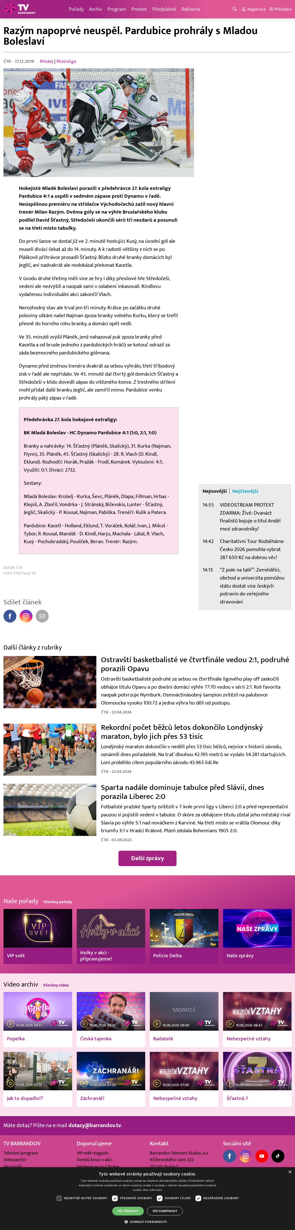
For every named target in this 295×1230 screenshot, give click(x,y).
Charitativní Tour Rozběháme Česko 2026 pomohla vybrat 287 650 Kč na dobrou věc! (252, 549)
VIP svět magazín (93, 1153)
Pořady (76, 9)
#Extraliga (66, 61)
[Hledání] (235, 9)
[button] (147, 1221)
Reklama (190, 9)
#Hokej (46, 61)
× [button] (290, 1172)
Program (116, 9)
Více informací (152, 1190)
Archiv (95, 9)
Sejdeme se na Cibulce (98, 1166)
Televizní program (20, 1153)
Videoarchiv (14, 1159)
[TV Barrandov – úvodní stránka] (19, 9)
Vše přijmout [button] (128, 1211)
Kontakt (159, 1143)
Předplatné (164, 9)
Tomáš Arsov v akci (94, 1159)
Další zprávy (147, 858)
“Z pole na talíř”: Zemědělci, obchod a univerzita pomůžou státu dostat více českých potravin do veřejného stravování (252, 586)
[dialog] (147, 1198)
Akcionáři (12, 1166)
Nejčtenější (245, 491)
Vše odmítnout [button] (165, 1211)
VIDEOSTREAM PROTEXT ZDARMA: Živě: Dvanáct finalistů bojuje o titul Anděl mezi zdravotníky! (250, 517)
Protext (139, 9)
